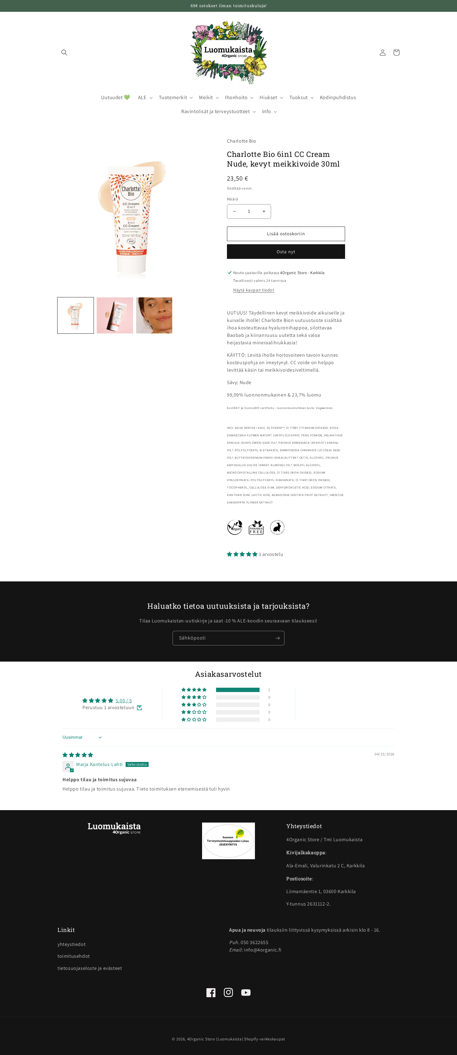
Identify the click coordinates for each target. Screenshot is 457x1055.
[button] (64, 52)
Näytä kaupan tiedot (253, 290)
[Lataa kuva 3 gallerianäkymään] (154, 315)
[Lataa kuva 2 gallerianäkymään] (115, 315)
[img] (77, 755)
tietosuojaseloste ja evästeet (90, 968)
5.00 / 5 (124, 700)
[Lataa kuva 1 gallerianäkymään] (76, 315)
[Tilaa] (277, 638)
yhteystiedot (71, 944)
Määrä (232, 199)
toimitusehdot (74, 956)
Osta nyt (286, 252)
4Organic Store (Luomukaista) (215, 1039)
